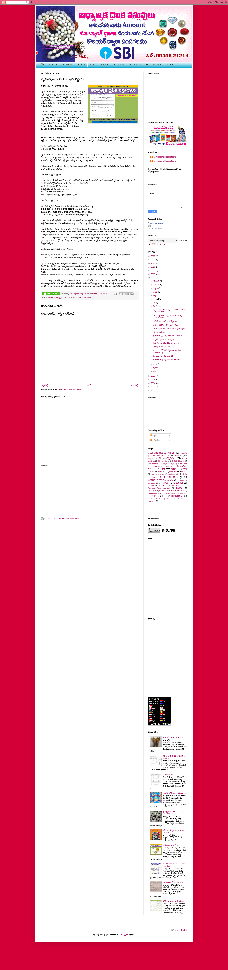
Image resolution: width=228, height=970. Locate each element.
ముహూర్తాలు (156, 466)
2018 (153, 274)
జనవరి (156, 371)
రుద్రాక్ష (163, 469)
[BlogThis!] (123, 293)
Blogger (124, 935)
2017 (153, 278)
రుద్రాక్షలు (174, 469)
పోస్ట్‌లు (154, 435)
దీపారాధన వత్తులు (163, 461)
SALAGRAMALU (154, 493)
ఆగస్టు (155, 292)
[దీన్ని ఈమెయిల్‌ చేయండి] (120, 293)
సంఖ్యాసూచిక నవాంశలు (161, 346)
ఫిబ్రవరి (156, 368)
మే (154, 303)
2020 (153, 267)
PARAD (179, 488)
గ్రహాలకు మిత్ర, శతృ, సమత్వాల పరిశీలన (167, 336)
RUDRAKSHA (177, 491)
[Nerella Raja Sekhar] (149, 226)
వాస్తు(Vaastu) (171, 471)
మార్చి (155, 364)
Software (105, 64)
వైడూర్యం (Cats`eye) (171, 845)
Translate (161, 244)
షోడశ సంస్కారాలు (158, 474)
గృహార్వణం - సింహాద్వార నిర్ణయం (165, 321)
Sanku (93, 64)
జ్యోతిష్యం (57, 298)
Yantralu (151, 501)
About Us (52, 64)
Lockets (151, 485)
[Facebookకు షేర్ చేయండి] (129, 293)
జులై (155, 295)
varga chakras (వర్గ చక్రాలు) (159, 498)
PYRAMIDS (163, 491)
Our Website (135, 64)
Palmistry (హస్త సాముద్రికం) (159, 488)
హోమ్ (41, 64)
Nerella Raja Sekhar (155, 223)
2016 (153, 376)
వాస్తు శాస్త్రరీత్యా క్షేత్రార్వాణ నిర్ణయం (165, 325)
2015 (153, 380)
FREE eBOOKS (153, 64)
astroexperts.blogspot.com (165, 157)
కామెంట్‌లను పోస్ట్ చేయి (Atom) (70, 390)
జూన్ (155, 299)
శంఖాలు (184, 471)
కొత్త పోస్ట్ (45, 385)
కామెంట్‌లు (156, 440)
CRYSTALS (163, 483)
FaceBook (119, 64)
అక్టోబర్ (156, 288)
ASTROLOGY (66, 298)
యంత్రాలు (168, 466)
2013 (153, 387)
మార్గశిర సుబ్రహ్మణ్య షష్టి (170, 463)
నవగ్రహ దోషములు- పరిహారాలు (174, 793)
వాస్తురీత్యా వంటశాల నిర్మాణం (163, 339)
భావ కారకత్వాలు (154, 463)
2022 (153, 260)
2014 (153, 383)
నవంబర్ (156, 285)
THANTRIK (176, 496)
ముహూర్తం (183, 463)
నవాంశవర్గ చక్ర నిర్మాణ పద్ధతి (163, 356)
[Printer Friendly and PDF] (51, 294)
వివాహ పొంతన (168, 774)
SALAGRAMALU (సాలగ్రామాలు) (176, 493)
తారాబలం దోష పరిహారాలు (173, 882)
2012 (153, 390)
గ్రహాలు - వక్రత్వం (159, 332)
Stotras (164, 496)
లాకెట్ (160, 471)
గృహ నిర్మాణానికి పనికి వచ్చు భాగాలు (166, 343)
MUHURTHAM (177, 485)
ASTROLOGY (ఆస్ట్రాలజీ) (82, 298)
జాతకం (50, 298)
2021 (153, 263)
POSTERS (152, 491)
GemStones (68, 64)
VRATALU (180, 498)
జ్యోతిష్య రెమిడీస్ (154, 458)
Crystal (81, 64)
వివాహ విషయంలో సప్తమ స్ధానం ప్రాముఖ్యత (169, 328)
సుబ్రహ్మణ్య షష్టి (173, 474)
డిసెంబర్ (156, 281)
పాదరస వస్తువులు (178, 461)
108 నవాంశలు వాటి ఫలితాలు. (174, 901)
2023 (153, 256)
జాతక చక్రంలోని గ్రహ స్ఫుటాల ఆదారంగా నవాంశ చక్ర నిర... (167, 351)
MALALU (162, 485)
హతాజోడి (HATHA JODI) (173, 737)
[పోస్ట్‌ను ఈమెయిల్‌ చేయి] (115, 294)
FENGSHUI (178, 483)
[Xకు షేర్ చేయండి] (126, 293)
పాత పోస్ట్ (134, 385)
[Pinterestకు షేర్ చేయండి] (132, 293)
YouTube (169, 64)
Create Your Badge (155, 229)
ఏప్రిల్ (155, 306)
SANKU (154, 496)
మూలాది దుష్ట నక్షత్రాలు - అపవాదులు (166, 360)
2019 (153, 271)
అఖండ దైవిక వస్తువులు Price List (161, 453)
